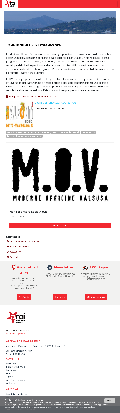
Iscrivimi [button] (60, 297)
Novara (10, 373)
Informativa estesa (87, 407)
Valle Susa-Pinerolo (15, 380)
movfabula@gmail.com (20, 246)
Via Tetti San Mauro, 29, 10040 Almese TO (28, 241)
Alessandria (12, 363)
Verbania (10, 383)
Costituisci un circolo (16, 394)
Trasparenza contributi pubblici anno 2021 (33, 96)
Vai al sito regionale (15, 333)
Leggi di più (41, 114)
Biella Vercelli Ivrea (15, 366)
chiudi (109, 400)
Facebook (14, 257)
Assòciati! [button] (24, 297)
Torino (9, 376)
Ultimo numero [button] (96, 297)
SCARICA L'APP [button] (60, 225)
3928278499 (15, 252)
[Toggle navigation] (113, 4)
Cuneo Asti (11, 370)
